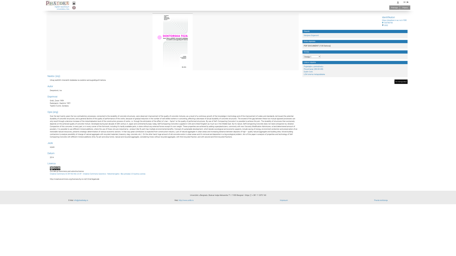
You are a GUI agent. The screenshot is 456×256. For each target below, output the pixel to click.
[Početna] (57, 5)
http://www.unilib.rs (186, 200)
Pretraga (394, 8)
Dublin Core (308, 72)
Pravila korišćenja (381, 200)
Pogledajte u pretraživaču (313, 66)
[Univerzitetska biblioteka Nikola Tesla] (74, 5)
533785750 (388, 23)
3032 (386, 25)
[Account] (398, 2)
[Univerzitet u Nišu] (74, 9)
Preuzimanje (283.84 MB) (313, 69)
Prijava (405, 8)
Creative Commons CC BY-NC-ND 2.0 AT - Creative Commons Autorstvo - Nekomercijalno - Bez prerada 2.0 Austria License (97, 174)
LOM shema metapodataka (314, 74)
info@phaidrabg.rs (81, 200)
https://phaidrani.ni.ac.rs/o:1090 (394, 20)
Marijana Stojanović (311, 35)
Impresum (284, 200)
